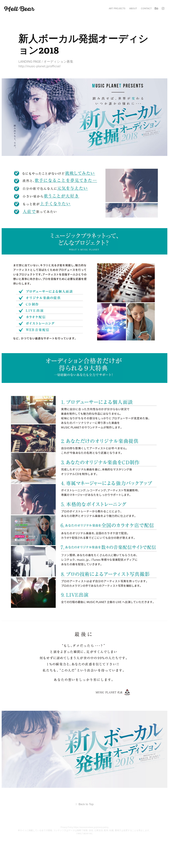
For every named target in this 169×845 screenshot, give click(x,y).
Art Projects (117, 8)
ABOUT (133, 8)
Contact (146, 8)
